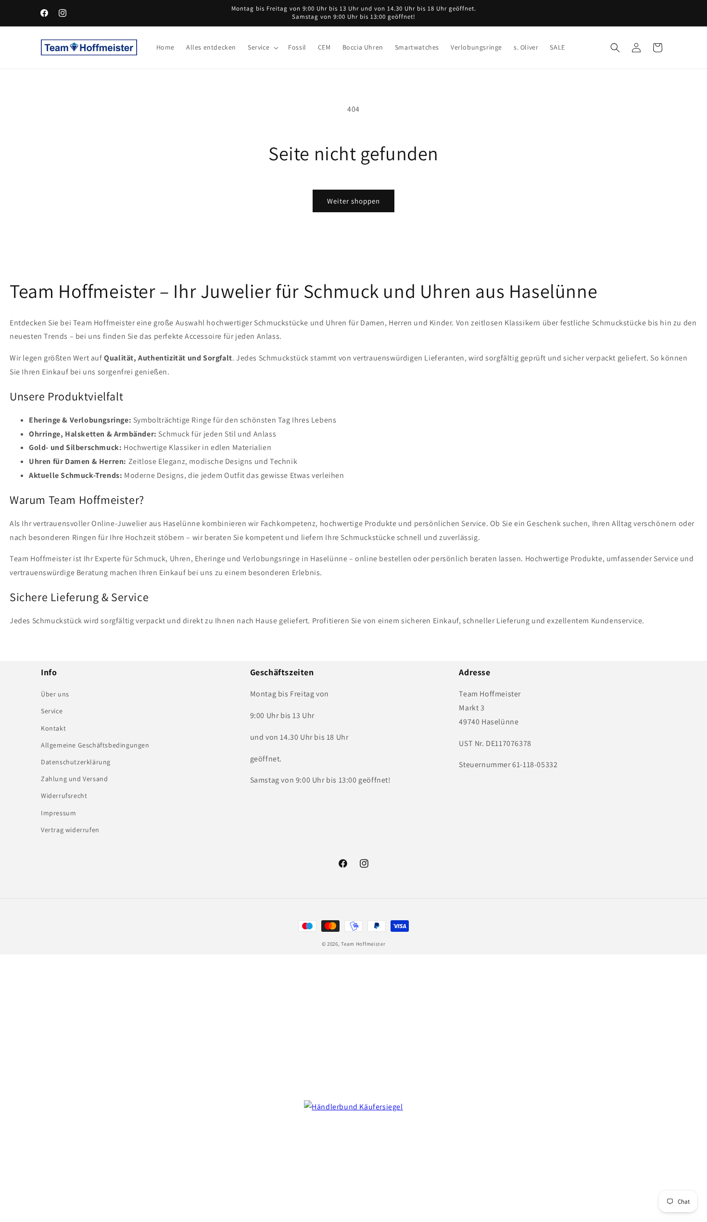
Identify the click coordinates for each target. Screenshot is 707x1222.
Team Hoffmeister (363, 943)
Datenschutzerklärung (76, 762)
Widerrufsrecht (64, 795)
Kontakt (53, 728)
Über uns (55, 694)
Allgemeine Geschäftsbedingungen (95, 745)
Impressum (58, 813)
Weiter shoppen (353, 201)
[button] (262, 47)
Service (52, 711)
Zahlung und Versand (74, 778)
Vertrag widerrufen (70, 829)
